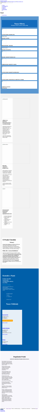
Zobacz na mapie (4, 322)
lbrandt (37, 408)
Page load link (2, 410)
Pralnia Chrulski (8, 408)
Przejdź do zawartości (3, 0)
